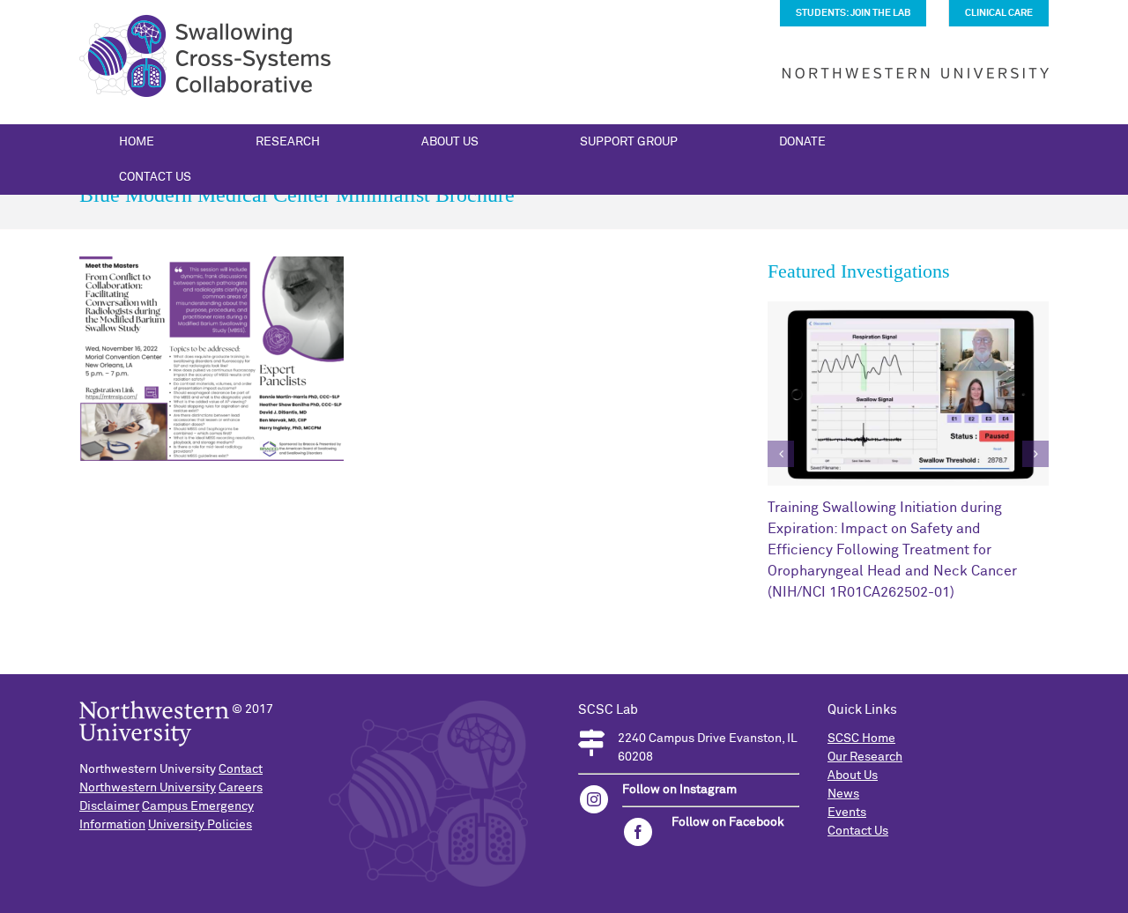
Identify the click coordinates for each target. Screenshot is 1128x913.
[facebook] (638, 832)
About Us (852, 775)
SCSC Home (861, 738)
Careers (241, 788)
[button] (781, 454)
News (843, 794)
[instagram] (594, 799)
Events (846, 812)
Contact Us (857, 831)
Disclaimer (109, 806)
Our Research (864, 757)
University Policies (200, 825)
